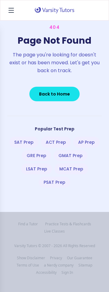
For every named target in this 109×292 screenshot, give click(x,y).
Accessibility (46, 272)
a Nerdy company (59, 265)
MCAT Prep (71, 169)
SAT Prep (24, 142)
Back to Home (54, 94)
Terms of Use (28, 265)
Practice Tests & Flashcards (68, 224)
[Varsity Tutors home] (54, 10)
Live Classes (54, 231)
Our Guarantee (79, 258)
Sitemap (85, 265)
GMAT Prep (70, 156)
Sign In (67, 272)
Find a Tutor (28, 224)
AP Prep (86, 142)
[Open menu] (11, 10)
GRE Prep (36, 156)
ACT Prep (56, 142)
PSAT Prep (54, 182)
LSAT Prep (36, 169)
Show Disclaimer (31, 258)
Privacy (56, 258)
